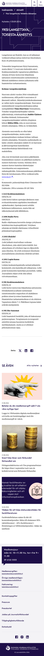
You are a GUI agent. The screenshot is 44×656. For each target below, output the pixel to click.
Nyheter (5, 22)
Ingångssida (7, 10)
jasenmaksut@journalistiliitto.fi (12, 573)
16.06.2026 (5, 507)
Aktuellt (20, 10)
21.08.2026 (5, 403)
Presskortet (7, 608)
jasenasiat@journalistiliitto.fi (11, 580)
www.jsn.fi (6, 177)
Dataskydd (7, 627)
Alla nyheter (33, 366)
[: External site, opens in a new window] (20, 350)
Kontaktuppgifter (9, 596)
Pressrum (6, 602)
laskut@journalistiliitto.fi (10, 587)
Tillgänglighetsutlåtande (13, 621)
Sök (34, 5)
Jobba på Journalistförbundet (15, 615)
